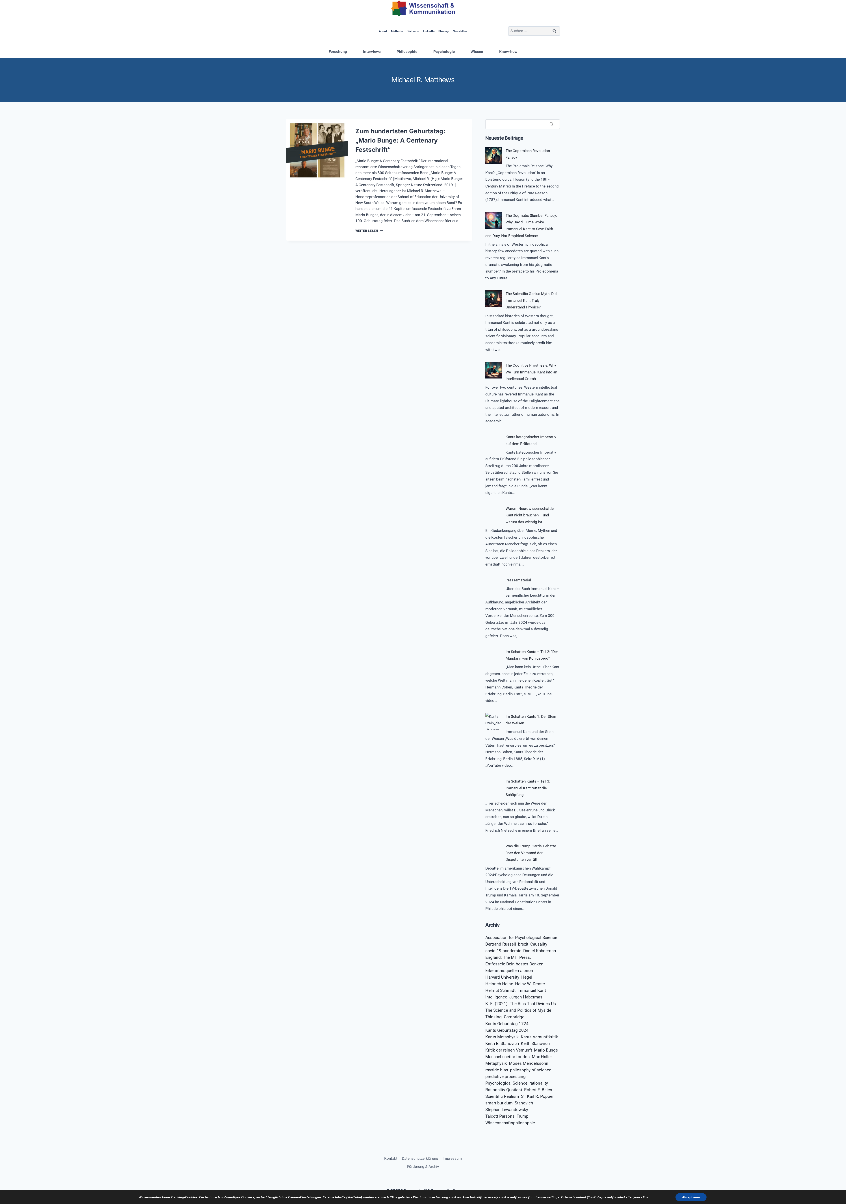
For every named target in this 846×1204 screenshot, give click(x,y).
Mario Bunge (546, 1050)
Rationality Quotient (503, 1089)
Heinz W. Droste (530, 983)
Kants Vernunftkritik (539, 1037)
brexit (523, 944)
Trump (523, 1116)
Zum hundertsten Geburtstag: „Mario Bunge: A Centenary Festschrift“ (400, 140)
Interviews (372, 51)
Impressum (452, 1158)
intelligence (496, 997)
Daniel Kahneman (539, 950)
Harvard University (502, 977)
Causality (538, 944)
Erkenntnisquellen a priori (509, 970)
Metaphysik (496, 1063)
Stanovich (524, 1103)
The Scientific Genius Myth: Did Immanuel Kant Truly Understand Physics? (531, 300)
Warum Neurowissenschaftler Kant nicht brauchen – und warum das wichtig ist (530, 515)
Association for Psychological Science (521, 937)
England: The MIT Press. (508, 957)
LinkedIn (429, 31)
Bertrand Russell (500, 944)
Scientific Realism (502, 1096)
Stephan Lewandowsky (506, 1109)
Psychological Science (506, 1083)
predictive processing (505, 1076)
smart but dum (499, 1103)
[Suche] (551, 124)
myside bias (496, 1070)
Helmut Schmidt (500, 990)
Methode (397, 31)
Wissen (477, 51)
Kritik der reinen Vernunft (508, 1050)
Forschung (338, 51)
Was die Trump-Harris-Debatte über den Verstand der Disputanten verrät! (531, 853)
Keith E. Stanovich (502, 1043)
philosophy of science (530, 1070)
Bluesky (443, 31)
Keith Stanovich (535, 1043)
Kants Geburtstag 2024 (507, 1030)
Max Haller (542, 1056)
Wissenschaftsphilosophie (510, 1123)
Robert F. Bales (538, 1089)
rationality (538, 1083)
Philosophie (407, 51)
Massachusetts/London (507, 1056)
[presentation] (317, 150)
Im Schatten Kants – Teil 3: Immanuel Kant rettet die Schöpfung (528, 788)
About (383, 31)
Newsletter (460, 31)
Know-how (508, 51)
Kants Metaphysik (502, 1037)
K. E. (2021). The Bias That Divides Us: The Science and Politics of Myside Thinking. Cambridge (521, 1010)
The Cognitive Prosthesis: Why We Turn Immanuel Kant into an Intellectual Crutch (531, 372)
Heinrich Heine (499, 983)
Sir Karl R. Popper (537, 1096)
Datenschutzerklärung (420, 1158)
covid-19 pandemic (503, 950)
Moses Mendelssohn (528, 1063)
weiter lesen (369, 230)
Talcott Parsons (500, 1116)
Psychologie (444, 51)
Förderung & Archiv (423, 1166)
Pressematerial (518, 580)
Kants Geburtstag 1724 (507, 1023)
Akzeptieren (691, 1197)
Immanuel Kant (532, 990)
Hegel (526, 977)
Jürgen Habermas (525, 997)
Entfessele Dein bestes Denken (514, 964)
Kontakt (390, 1158)
